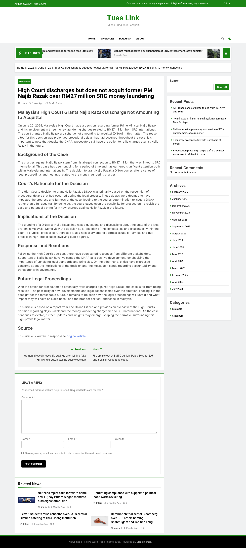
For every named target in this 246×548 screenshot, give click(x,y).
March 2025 (178, 268)
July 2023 (177, 288)
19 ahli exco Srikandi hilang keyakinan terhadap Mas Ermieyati (42, 51)
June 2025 (178, 247)
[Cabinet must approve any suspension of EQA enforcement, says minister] (91, 55)
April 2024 (177, 282)
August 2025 (179, 233)
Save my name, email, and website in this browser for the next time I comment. (69, 453)
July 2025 (177, 240)
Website (119, 439)
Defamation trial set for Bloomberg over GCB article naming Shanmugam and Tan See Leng (134, 518)
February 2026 (180, 191)
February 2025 (180, 275)
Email (72, 439)
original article (76, 336)
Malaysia (125, 38)
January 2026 (179, 198)
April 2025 (177, 261)
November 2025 (181, 212)
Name (25, 439)
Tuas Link (123, 17)
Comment (28, 397)
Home (91, 38)
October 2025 (179, 219)
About (140, 38)
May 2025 (177, 254)
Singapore (107, 38)
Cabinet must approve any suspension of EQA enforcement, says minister (168, 3)
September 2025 (181, 226)
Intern (24, 103)
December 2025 (181, 205)
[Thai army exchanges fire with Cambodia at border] (200, 55)
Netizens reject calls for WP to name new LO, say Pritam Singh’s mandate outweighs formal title (62, 497)
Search (174, 80)
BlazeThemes (144, 541)
